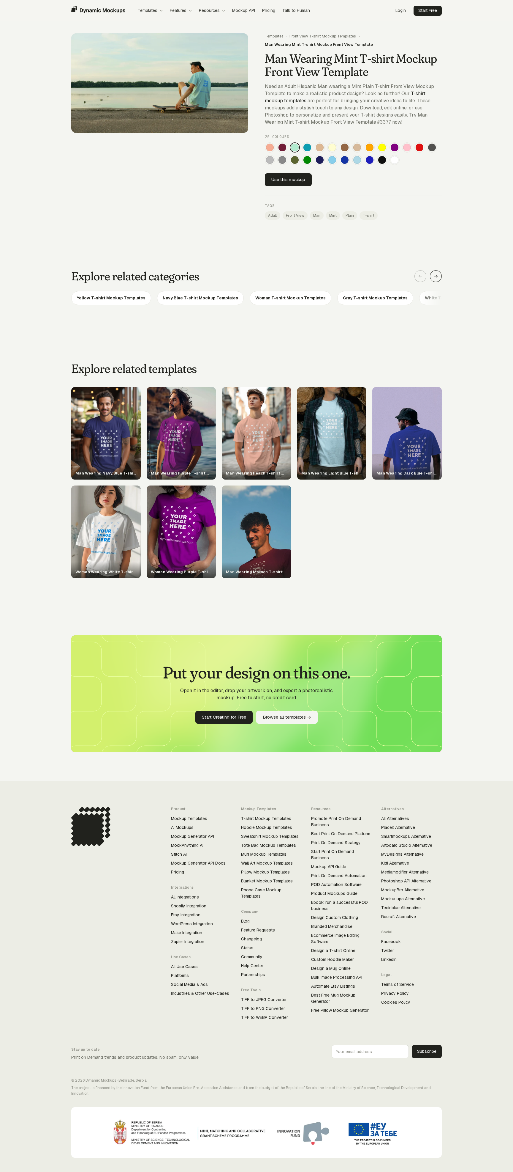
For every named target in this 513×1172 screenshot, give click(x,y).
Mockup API (243, 10)
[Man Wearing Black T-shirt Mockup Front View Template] (382, 160)
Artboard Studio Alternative (406, 845)
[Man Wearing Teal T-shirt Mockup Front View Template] (307, 147)
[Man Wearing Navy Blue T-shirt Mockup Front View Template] (320, 160)
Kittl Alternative (395, 863)
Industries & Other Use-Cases (200, 993)
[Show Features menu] (190, 10)
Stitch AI (179, 854)
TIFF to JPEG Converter (264, 999)
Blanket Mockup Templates (267, 881)
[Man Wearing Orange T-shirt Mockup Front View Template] (370, 147)
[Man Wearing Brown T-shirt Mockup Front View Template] (345, 147)
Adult (272, 215)
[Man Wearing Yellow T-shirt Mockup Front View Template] (382, 147)
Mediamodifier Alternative (405, 872)
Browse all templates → (287, 717)
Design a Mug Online (331, 968)
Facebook (391, 941)
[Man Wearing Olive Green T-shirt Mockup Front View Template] (295, 160)
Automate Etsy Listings (333, 986)
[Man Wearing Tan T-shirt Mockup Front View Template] (320, 147)
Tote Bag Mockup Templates (268, 845)
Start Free (427, 10)
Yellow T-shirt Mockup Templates (111, 298)
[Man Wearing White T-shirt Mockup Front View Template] (395, 160)
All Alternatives (395, 818)
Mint (333, 215)
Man (316, 215)
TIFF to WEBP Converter (264, 1017)
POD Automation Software (336, 884)
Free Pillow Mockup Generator (340, 1010)
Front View (295, 215)
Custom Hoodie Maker (332, 959)
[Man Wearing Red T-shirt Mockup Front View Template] (419, 147)
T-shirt (368, 215)
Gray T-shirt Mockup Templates (375, 298)
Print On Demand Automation (339, 875)
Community (251, 956)
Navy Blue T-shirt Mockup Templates (200, 298)
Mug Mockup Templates (263, 854)
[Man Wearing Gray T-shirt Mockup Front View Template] (282, 160)
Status (247, 948)
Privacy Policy (395, 993)
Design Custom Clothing (334, 917)
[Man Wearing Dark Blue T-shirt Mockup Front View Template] (345, 160)
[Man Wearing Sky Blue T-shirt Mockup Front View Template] (332, 160)
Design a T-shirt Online (333, 950)
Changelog (251, 939)
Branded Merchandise (331, 926)
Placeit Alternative (398, 827)
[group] (256, 298)
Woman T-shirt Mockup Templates (290, 298)
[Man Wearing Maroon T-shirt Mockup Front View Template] (282, 147)
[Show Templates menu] (161, 10)
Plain (350, 215)
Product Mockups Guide (334, 893)
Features (178, 10)
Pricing (268, 10)
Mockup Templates (189, 818)
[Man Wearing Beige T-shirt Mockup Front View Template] (357, 147)
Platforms (180, 975)
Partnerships (253, 974)
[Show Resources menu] (223, 10)
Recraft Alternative (398, 916)
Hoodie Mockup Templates (266, 827)
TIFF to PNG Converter (263, 1008)
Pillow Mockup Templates (265, 872)
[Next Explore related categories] (436, 276)
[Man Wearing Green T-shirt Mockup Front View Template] (307, 160)
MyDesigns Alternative (402, 854)
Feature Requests (258, 930)
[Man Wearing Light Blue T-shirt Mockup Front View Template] (357, 160)
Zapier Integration (187, 941)
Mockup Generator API (192, 836)
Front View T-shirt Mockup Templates (322, 36)
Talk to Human (296, 10)
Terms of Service (397, 984)
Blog (245, 921)
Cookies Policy (395, 1002)
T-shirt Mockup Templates (266, 818)
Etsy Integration (185, 915)
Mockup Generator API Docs (198, 863)
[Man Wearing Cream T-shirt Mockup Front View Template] (332, 147)
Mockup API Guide (328, 866)
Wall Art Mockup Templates (267, 863)
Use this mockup (288, 179)
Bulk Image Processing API (336, 977)
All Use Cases (184, 966)
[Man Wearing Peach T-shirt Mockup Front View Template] (270, 147)
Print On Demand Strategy (336, 842)
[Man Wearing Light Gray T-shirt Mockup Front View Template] (270, 160)
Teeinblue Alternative (401, 907)
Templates (147, 10)
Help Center (252, 965)
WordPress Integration (192, 923)
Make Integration (186, 932)
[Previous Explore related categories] (420, 276)
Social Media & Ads (189, 984)
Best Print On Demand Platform (340, 833)
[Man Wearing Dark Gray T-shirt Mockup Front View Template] (432, 147)
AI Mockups (182, 827)
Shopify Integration (188, 906)
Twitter (387, 950)
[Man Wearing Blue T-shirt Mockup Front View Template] (370, 160)
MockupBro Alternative (402, 890)
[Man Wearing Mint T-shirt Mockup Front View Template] (295, 147)
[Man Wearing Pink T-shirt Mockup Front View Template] (407, 147)
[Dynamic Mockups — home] (98, 11)
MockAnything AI (187, 845)
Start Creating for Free (224, 717)
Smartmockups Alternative (406, 836)
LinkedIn (389, 959)
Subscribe (426, 1051)
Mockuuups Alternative (403, 898)
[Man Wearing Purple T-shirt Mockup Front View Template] (395, 147)
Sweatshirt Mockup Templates (270, 836)
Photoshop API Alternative (406, 881)
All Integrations (185, 897)
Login (400, 10)
